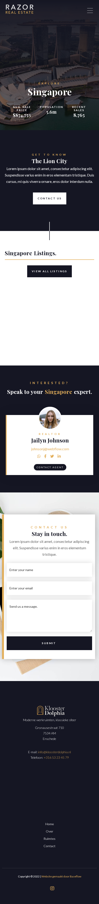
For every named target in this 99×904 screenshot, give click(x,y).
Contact (49, 846)
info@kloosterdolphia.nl (54, 752)
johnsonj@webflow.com (50, 449)
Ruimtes (49, 839)
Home (49, 824)
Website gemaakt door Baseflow (61, 876)
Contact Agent (50, 467)
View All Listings (49, 271)
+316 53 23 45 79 (56, 757)
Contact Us (50, 198)
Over (49, 831)
